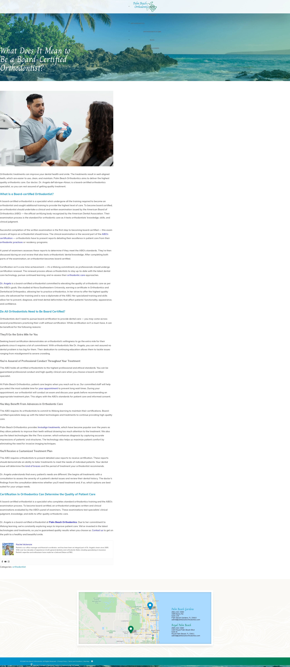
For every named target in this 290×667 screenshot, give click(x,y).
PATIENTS (152, 15)
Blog (152, 40)
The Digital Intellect (53, 665)
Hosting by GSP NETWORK (70, 665)
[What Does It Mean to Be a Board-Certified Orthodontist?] (56, 170)
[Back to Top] (92, 661)
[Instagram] (9, 562)
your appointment (48, 388)
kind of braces (32, 466)
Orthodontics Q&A (152, 32)
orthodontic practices (11, 242)
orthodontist (19, 566)
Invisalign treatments (49, 427)
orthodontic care (76, 275)
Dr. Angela (5, 283)
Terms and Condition (75, 661)
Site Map (86, 661)
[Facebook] (2, 562)
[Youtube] (5, 562)
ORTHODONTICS (137, 23)
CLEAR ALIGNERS (152, 48)
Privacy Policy (62, 661)
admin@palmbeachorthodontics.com (186, 620)
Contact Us (152, 56)
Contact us (97, 530)
